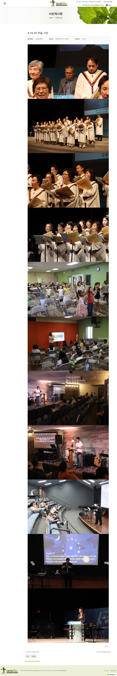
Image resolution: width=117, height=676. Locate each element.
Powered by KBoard (32, 661)
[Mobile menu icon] (4, 3)
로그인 (106, 671)
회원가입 (113, 671)
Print (106, 646)
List (27, 656)
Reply (34, 656)
